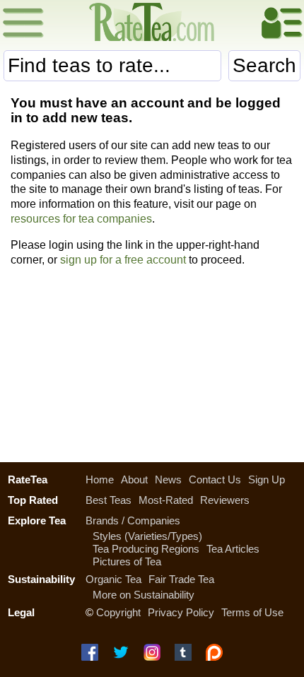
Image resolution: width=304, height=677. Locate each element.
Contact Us (215, 479)
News (168, 479)
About (134, 479)
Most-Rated (166, 500)
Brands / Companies (133, 520)
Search (264, 65)
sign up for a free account (123, 260)
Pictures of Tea (127, 561)
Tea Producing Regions (146, 549)
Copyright (118, 612)
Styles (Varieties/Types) (147, 536)
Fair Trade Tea (181, 579)
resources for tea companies (81, 219)
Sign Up (266, 479)
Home (100, 479)
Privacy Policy (181, 612)
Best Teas (108, 500)
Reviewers (225, 500)
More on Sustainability (143, 595)
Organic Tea (113, 579)
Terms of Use (252, 612)
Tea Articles (232, 549)
